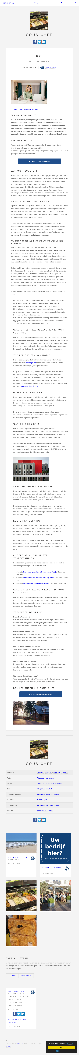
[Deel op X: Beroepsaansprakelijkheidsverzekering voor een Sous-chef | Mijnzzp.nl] (40, 43)
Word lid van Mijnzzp (51, 867)
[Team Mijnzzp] (32, 858)
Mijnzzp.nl (8, 3)
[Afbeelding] (21, 896)
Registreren (26, 975)
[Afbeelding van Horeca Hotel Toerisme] (21, 843)
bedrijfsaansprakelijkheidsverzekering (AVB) (39, 572)
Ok (61, 1047)
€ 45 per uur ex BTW (44, 789)
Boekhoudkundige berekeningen (48, 805)
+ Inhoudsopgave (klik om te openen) (24, 109)
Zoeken (68, 3)
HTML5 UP (20, 1043)
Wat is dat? (70, 1043)
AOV (36, 3)
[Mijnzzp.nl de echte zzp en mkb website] (39, 21)
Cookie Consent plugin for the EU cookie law (61, 1051)
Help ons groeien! (16, 991)
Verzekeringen (42, 800)
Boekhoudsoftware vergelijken (48, 794)
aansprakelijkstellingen (29, 386)
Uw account (61, 3)
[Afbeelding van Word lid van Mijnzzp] (55, 849)
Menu (75, 3)
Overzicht (40, 772)
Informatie (48, 772)
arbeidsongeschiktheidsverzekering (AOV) (38, 578)
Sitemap (8, 1046)
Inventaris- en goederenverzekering (36, 583)
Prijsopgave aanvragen (45, 778)
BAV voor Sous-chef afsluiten (39, 161)
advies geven (31, 363)
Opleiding (56, 772)
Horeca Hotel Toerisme (45, 811)
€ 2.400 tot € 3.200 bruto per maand (49, 783)
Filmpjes (65, 772)
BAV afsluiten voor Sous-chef (40, 694)
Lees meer (12, 975)
